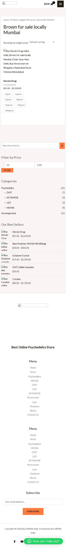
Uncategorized (8, 213)
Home (6, 20)
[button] (43, 541)
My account (33, 397)
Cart (34, 402)
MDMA (10, 207)
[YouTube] (22, 541)
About (33, 410)
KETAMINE (12, 197)
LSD (9, 202)
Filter (7, 170)
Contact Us (33, 414)
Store (33, 372)
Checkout (34, 406)
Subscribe (33, 511)
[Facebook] (14, 541)
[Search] (62, 146)
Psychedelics (7, 188)
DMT (9, 192)
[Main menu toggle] (60, 4)
